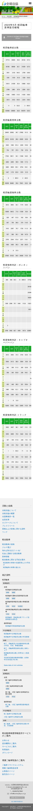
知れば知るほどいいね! (11, 550)
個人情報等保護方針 (17, 801)
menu (30, 3)
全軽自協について (9, 510)
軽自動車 (6, 539)
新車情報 (5, 556)
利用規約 (5, 749)
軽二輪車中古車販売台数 (12, 714)
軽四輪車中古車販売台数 (12, 634)
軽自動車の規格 (8, 544)
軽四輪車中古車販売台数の (16, 637)
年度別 (20, 606)
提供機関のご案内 (9, 743)
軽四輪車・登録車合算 (17, 618)
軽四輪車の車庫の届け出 (12, 567)
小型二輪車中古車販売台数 (13, 717)
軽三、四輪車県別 (16, 649)
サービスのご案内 (9, 746)
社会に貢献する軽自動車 (12, 553)
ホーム (3, 16)
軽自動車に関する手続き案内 (13, 560)
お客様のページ (8, 771)
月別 (7, 606)
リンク (4, 532)
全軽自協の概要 (8, 513)
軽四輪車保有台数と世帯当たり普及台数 (16, 654)
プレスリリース (8, 526)
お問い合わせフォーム (17, 797)
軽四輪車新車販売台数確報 (20, 16)
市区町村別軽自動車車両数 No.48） (16, 658)
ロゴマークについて (10, 523)
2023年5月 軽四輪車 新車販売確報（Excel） (17, 37)
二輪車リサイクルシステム (12, 765)
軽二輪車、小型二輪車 (16, 725)
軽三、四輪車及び (16, 644)
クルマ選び (6, 547)
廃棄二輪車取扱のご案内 (13, 760)
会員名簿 (5, 519)
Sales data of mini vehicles (13, 665)
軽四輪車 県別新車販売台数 (15, 626)
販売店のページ (8, 774)
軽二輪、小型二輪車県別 (17, 705)
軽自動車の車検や (16, 563)
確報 (13, 592)
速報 (7, 592)
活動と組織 (7, 505)
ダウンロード (7, 753)
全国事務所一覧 (8, 516)
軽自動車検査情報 (16, 734)
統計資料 (9, 16)
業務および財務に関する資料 (13, 529)
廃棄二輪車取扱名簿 (10, 768)
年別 (13, 606)
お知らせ (5, 740)
